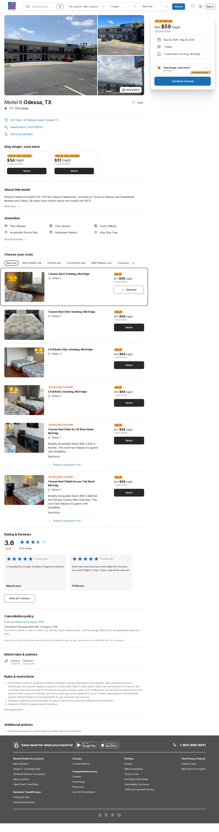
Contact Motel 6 (81, 763)
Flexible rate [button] (54, 263)
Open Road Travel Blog (25, 784)
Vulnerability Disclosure (136, 784)
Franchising (78, 781)
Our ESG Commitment (83, 792)
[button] (74, 120)
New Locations (21, 779)
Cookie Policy (188, 763)
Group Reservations (24, 802)
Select (26, 171)
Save (140, 102)
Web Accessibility (133, 769)
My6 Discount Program (193, 769)
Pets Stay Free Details (136, 779)
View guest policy (13, 709)
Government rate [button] (76, 263)
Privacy (128, 763)
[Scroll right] (133, 263)
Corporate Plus (21, 797)
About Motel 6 (21, 763)
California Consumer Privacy (139, 789)
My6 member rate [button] (32, 263)
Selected (131, 289)
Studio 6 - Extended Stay (26, 769)
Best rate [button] (11, 263)
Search (179, 6)
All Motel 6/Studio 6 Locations (29, 774)
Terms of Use (131, 774)
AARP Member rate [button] (101, 263)
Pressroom (78, 786)
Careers (76, 776)
